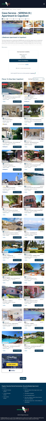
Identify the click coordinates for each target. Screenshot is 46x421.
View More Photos (6, 33)
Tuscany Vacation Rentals (6, 394)
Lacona (7, 212)
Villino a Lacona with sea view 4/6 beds (10, 210)
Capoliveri (19, 9)
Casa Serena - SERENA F (29, 323)
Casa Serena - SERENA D (7, 300)
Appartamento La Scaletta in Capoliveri (10, 232)
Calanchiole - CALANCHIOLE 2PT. (30, 232)
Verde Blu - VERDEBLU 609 (8, 255)
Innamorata (30, 144)
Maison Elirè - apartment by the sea (31, 142)
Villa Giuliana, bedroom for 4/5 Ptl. (31, 300)
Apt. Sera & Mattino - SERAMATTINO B (32, 255)
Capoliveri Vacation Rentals (7, 391)
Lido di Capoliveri (30, 235)
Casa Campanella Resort (7, 119)
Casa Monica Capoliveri (29, 393)
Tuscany (14, 9)
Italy (11, 9)
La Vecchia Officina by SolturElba (9, 187)
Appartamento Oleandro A (8, 164)
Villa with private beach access (30, 278)
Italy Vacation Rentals (6, 397)
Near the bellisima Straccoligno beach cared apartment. (33, 391)
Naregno (7, 99)
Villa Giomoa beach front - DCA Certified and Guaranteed (33, 401)
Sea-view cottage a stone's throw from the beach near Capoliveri (33, 398)
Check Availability (23, 60)
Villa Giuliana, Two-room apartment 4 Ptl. (32, 164)
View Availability (17, 101)
